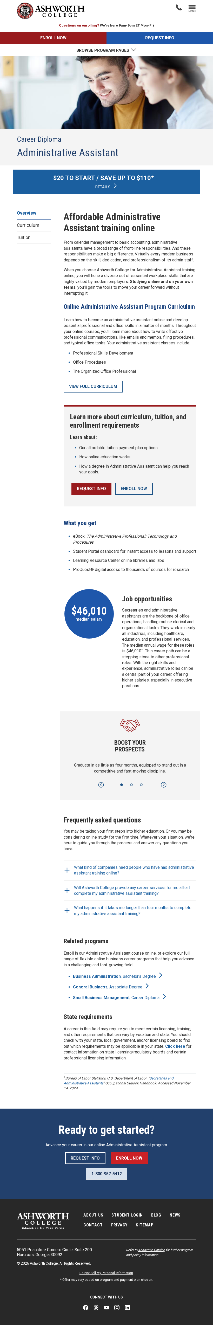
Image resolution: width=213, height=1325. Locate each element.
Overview (26, 213)
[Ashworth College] (50, 11)
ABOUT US (93, 1215)
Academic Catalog (151, 1250)
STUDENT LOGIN (127, 1215)
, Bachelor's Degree (115, 976)
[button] (101, 785)
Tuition (23, 237)
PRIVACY (119, 1225)
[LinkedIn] (127, 1307)
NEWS (175, 1215)
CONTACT (93, 1225)
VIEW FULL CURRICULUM (93, 386)
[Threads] (96, 1307)
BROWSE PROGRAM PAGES (103, 50)
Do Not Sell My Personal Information (106, 1273)
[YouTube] (106, 1307)
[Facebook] (85, 1307)
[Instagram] (116, 1307)
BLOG (156, 1215)
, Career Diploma (117, 997)
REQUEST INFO (159, 37)
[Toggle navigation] (192, 8)
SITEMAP (145, 1225)
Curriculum (28, 225)
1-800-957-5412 (106, 1173)
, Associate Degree (108, 987)
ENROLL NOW (53, 37)
